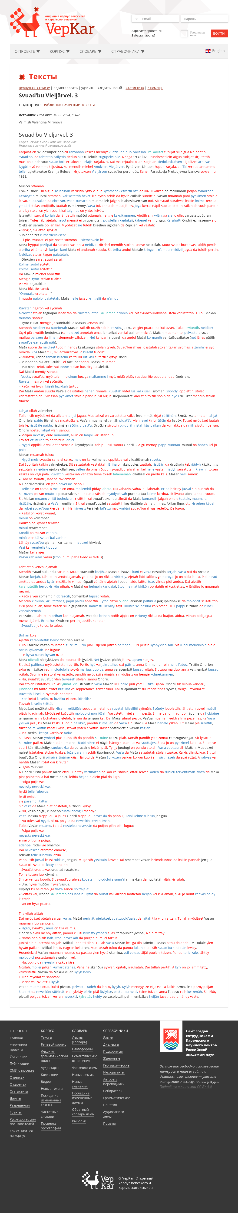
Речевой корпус (53, 1044)
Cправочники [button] (125, 51)
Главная (16, 1038)
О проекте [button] (25, 51)
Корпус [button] (58, 51)
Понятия (110, 1105)
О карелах (18, 1084)
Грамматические (116, 1098)
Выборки (79, 1121)
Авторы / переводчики (114, 1081)
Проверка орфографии (51, 1125)
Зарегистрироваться (147, 31)
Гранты (16, 1112)
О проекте (19, 1031)
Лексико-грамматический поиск (54, 1056)
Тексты (46, 1037)
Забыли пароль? (143, 35)
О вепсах (17, 1077)
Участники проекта (18, 1047)
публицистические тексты (69, 104)
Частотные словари (49, 1114)
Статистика (135, 88)
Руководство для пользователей (23, 1121)
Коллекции (49, 1074)
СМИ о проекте (22, 1070)
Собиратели (112, 1091)
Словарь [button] (88, 51)
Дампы (15, 1098)
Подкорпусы (113, 1051)
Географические (116, 1065)
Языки (108, 1037)
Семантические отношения (84, 1058)
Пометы (109, 1123)
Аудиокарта (50, 1067)
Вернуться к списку (34, 88)
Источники (18, 1056)
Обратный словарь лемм (83, 1111)
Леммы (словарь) (79, 1039)
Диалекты (111, 1044)
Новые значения (80, 1083)
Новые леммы (83, 1074)
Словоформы (82, 1049)
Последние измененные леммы (82, 1098)
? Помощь (155, 88)
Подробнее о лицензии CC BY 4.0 (186, 1086)
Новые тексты (52, 1088)
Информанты (114, 1072)
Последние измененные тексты (51, 1100)
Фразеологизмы (85, 1067)
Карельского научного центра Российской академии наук (201, 1047)
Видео (46, 1081)
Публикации (19, 1063)
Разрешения (20, 1105)
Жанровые (111, 1058)
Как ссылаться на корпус (21, 1133)
